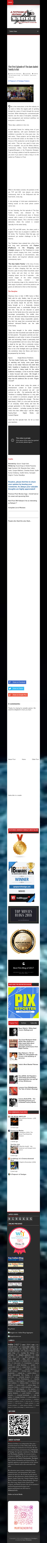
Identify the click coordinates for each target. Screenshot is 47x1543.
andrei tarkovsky (26, 1387)
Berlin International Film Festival (19, 1375)
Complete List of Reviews (16, 507)
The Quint (35, 1458)
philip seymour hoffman (26, 1405)
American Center (13, 1387)
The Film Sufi (15, 1144)
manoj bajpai (12, 1359)
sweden (10, 1391)
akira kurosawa (30, 1357)
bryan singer (33, 1391)
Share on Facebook (19, 682)
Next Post (11, 501)
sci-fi (18, 1357)
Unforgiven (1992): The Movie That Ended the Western (26, 1134)
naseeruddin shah (13, 1367)
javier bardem (27, 1393)
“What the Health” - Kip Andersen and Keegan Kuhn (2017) (27, 1148)
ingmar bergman (13, 1393)
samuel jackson (13, 1399)
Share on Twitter (18, 688)
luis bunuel (18, 1403)
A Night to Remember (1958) (27, 1162)
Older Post (35, 759)
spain (18, 1361)
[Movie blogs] (20, 858)
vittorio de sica (29, 1407)
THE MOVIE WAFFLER (18, 1116)
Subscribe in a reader (15, 795)
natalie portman (29, 1403)
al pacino (19, 1369)
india (11, 1344)
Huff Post (18, 1456)
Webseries (11, 77)
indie (33, 1345)
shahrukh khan (13, 1347)
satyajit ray (21, 1373)
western (33, 1365)
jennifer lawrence (30, 1369)
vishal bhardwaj (22, 1365)
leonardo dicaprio (25, 1377)
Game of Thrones (30, 1351)
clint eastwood (32, 1381)
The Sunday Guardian (16, 1454)
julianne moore (20, 1401)
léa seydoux (32, 1389)
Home (24, 759)
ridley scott (26, 1359)
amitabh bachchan (14, 1351)
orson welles (32, 1397)
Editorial (36, 73)
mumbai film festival (28, 1353)
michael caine (26, 1371)
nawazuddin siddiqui (28, 1347)
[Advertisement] (23, 50)
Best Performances (23, 1379)
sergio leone (26, 1367)
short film (25, 1349)
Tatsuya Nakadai (21, 1391)
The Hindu (34, 1452)
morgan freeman (20, 1397)
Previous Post (13, 494)
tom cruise (17, 1363)
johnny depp (32, 1385)
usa (24, 1345)
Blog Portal (11, 1329)
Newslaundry (27, 1458)
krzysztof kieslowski (23, 1395)
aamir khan (12, 1353)
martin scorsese (13, 1371)
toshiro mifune (32, 1373)
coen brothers (12, 1383)
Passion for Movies (17, 1130)
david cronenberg (26, 1399)
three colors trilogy (19, 1407)
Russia (10, 1369)
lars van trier (29, 1401)
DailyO (20, 1458)
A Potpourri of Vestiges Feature (18, 81)
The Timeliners (25, 75)
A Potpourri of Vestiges (18, 1174)
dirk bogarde (21, 1389)
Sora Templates (27, 1540)
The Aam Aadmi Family (14, 75)
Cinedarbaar (28, 1363)
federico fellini (24, 1383)
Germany (11, 1355)
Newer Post (12, 759)
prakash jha (26, 1361)
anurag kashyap (13, 1349)
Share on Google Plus (20, 695)
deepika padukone (25, 1355)
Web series (33, 75)
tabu (35, 1367)
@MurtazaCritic (13, 1490)
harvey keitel (21, 1385)
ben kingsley (21, 1381)
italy (34, 1349)
